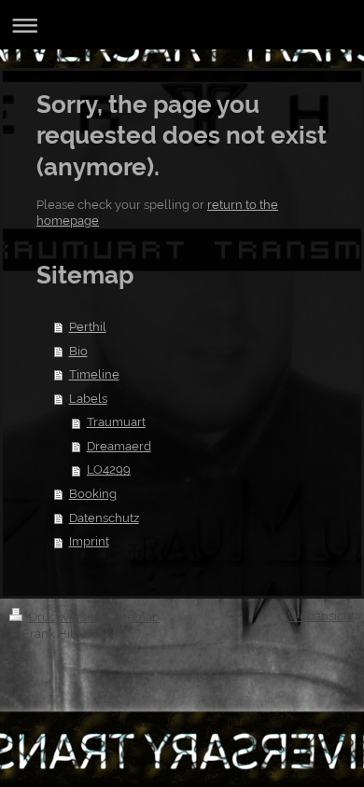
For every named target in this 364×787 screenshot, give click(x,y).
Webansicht (321, 616)
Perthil (87, 327)
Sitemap (136, 617)
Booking (93, 494)
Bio (78, 351)
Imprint (89, 541)
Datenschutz (104, 518)
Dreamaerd (119, 446)
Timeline (94, 374)
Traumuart (116, 422)
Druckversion (66, 617)
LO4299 (109, 469)
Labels (88, 399)
